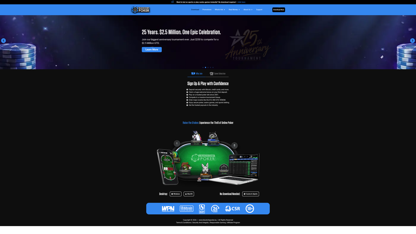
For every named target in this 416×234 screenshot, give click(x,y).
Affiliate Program (233, 223)
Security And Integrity (200, 223)
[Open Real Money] (239, 9)
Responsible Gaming (218, 223)
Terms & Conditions (183, 223)
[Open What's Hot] (224, 9)
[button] (3, 40)
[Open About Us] (252, 9)
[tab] (196, 73)
